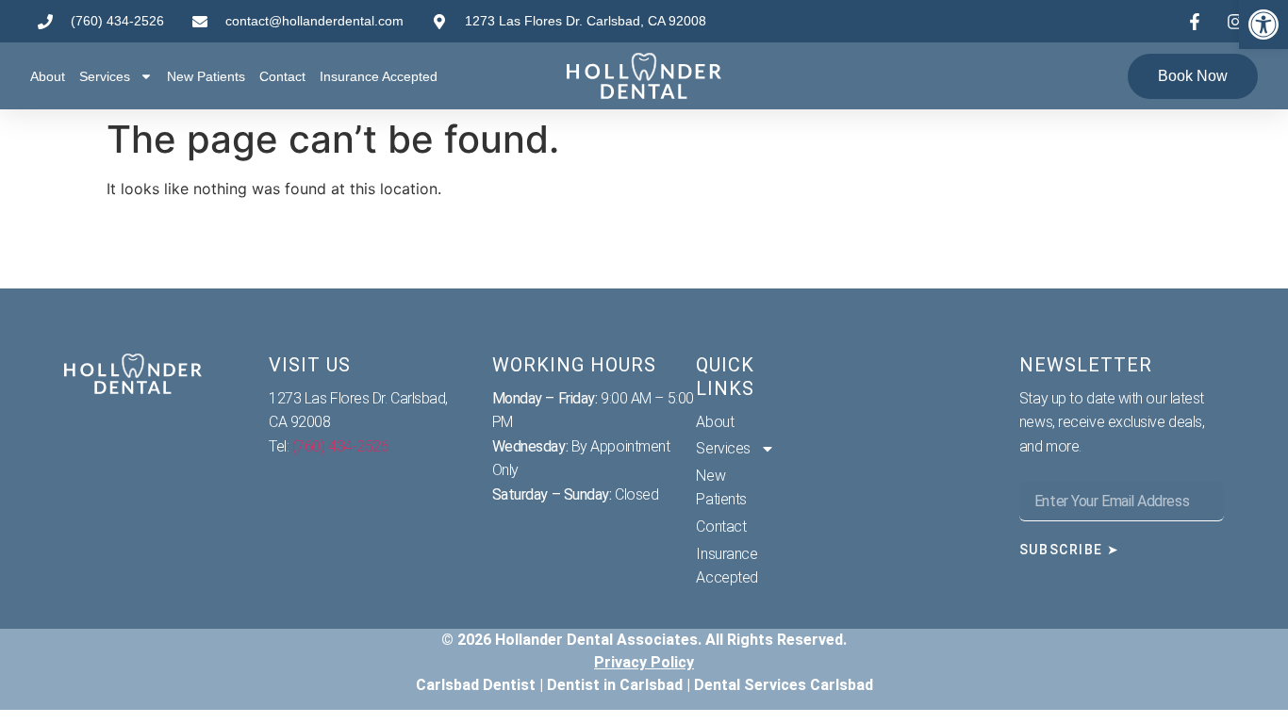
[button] (1263, 24)
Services (104, 76)
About (47, 76)
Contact (282, 76)
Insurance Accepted (379, 76)
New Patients (206, 76)
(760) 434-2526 (340, 446)
